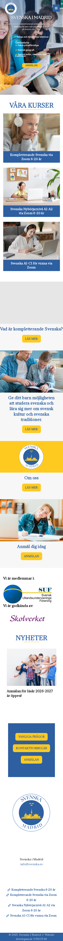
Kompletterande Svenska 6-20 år (33, 889)
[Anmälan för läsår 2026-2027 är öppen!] (31, 667)
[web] (11, 8)
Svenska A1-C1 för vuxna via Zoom (33, 915)
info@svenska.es (31, 864)
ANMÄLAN (31, 65)
